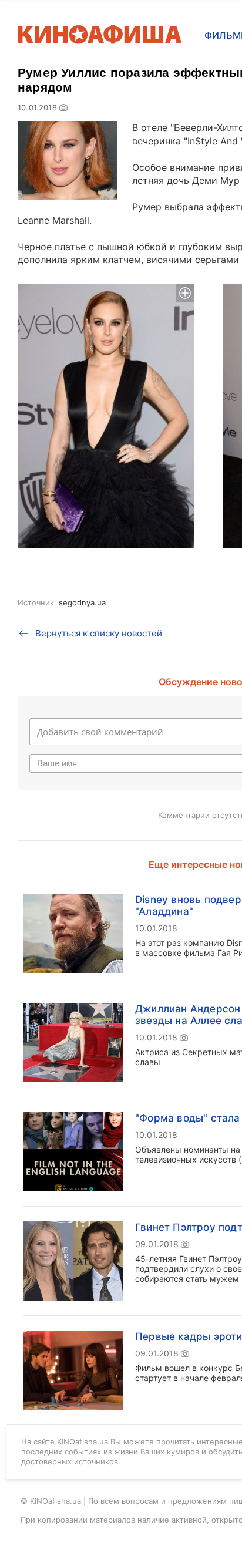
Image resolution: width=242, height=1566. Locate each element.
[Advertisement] (121, 215)
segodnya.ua (82, 602)
